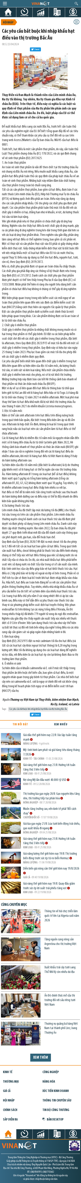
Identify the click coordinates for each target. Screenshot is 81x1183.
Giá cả (26, 877)
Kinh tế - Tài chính (33, 758)
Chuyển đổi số (31, 817)
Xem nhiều (60, 724)
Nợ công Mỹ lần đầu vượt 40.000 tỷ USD (45, 780)
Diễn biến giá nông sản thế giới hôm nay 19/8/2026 (51, 868)
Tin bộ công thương (55, 1110)
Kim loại (28, 773)
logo (40, 3)
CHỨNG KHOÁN (73, 15)
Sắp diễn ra (10, 1119)
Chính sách (10, 1110)
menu (5, 3)
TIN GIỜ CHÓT (24, 15)
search (76, 3)
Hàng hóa (48, 1081)
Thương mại (11, 1081)
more (31, 739)
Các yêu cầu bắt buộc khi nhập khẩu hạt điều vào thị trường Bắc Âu (38, 709)
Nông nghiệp (30, 802)
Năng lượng (30, 743)
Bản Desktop (55, 1119)
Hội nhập (8, 22)
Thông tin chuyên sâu (56, 1100)
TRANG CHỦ (8, 15)
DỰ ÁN (57, 15)
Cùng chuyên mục (14, 905)
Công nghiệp (50, 1072)
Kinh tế (27, 784)
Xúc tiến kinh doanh (55, 1091)
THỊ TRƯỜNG (40, 15)
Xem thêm (40, 1058)
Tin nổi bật (20, 724)
